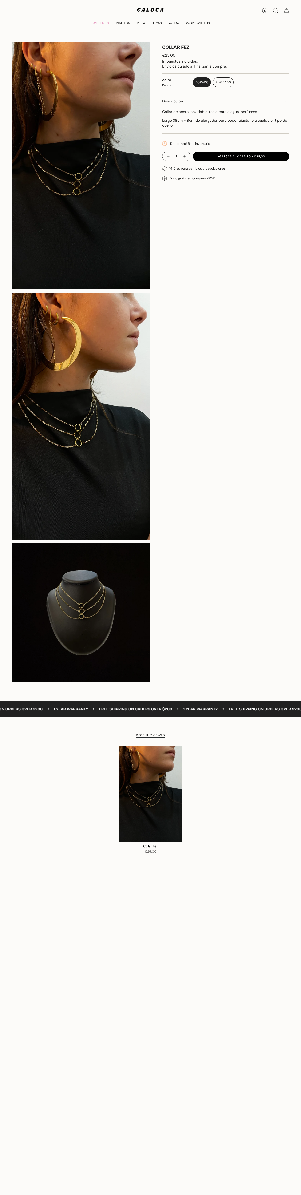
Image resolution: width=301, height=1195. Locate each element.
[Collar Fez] (150, 794)
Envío (166, 66)
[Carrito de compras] (286, 11)
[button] (141, 23)
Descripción (172, 101)
